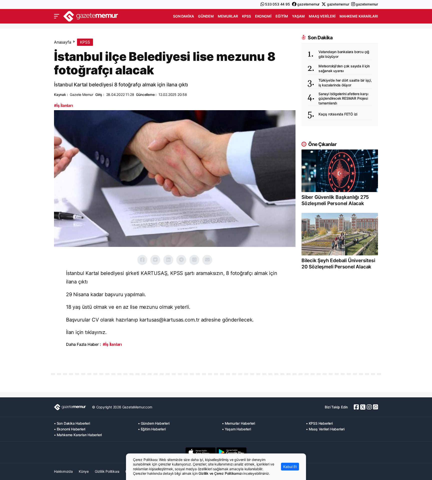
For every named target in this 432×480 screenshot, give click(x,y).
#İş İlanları (63, 105)
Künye (84, 471)
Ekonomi (263, 16)
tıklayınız (95, 332)
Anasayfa (62, 42)
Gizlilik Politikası (107, 471)
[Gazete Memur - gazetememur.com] (90, 16)
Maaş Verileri (322, 16)
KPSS (246, 16)
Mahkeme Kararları (359, 16)
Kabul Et (290, 466)
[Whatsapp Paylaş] (194, 260)
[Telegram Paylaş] (181, 260)
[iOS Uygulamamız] (201, 452)
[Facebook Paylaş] (142, 260)
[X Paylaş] (155, 260)
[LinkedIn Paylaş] (168, 260)
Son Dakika (183, 16)
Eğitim (282, 16)
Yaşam (298, 16)
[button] (56, 16)
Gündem (206, 16)
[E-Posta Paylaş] (207, 260)
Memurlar (228, 16)
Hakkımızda (63, 471)
